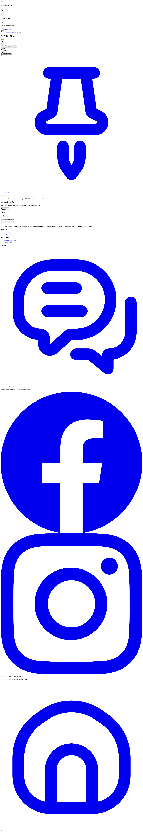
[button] (71, 47)
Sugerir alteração (7, 53)
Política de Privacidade (10, 240)
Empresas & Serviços (9, 233)
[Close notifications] (2, 22)
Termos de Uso (8, 242)
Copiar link (5, 209)
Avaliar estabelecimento (7, 222)
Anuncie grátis (8, 29)
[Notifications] (2, 14)
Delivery (6, 234)
